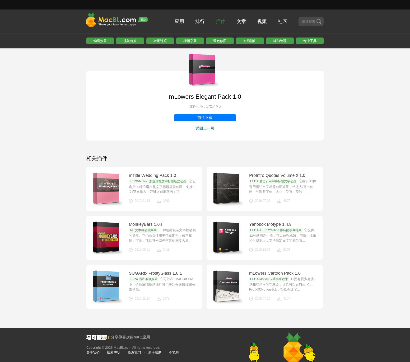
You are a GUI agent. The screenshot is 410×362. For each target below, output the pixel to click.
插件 (220, 21)
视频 (262, 21)
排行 (200, 21)
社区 (282, 21)
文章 (241, 21)
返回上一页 (205, 128)
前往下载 (205, 118)
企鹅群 (174, 352)
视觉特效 (130, 41)
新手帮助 (155, 352)
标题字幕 (190, 41)
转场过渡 (160, 41)
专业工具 (310, 41)
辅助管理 (280, 41)
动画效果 (100, 41)
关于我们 (93, 352)
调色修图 (220, 41)
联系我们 (134, 352)
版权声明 (113, 352)
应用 (179, 21)
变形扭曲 (249, 41)
